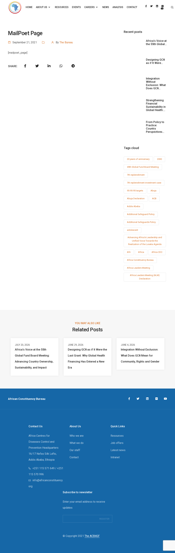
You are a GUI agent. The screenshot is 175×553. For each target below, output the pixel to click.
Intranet (115, 457)
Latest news (118, 450)
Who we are (77, 435)
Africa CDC (157, 252)
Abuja (153, 190)
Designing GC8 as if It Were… (155, 61)
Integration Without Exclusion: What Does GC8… (156, 83)
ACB (154, 198)
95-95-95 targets (135, 190)
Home (29, 7)
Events (76, 7)
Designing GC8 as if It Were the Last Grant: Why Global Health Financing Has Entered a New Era (87, 358)
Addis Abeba (133, 206)
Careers (89, 7)
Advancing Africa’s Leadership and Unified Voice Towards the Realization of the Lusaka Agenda (144, 240)
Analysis (117, 7)
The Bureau (66, 42)
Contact (132, 7)
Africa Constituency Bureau (140, 260)
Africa (141, 252)
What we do (77, 443)
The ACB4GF (92, 536)
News (105, 7)
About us (42, 7)
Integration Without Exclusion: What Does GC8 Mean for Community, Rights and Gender (140, 355)
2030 (159, 159)
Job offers (117, 443)
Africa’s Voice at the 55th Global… (156, 42)
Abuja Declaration (136, 198)
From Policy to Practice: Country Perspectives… (155, 126)
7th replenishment (136, 175)
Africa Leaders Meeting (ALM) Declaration (145, 277)
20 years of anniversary (138, 159)
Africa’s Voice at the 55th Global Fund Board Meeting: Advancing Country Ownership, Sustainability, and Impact (34, 358)
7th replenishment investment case (144, 182)
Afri (129, 252)
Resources (62, 7)
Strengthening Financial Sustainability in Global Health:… (156, 105)
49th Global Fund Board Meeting (143, 167)
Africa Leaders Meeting (138, 268)
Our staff (75, 450)
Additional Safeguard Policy (140, 214)
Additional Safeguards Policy (141, 222)
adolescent (132, 230)
